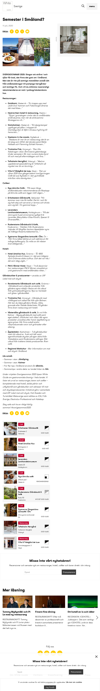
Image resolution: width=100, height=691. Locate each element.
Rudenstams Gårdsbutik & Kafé (23, 224)
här (46, 369)
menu (92, 6)
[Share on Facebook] (12, 31)
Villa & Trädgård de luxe (19, 171)
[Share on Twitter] (22, 31)
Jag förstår (50, 687)
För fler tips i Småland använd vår (20, 365)
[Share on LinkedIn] (17, 31)
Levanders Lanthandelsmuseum (17, 211)
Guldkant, (12, 103)
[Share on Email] (27, 31)
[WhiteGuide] (8, 6)
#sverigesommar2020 (21, 407)
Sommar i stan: (16, 359)
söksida (39, 365)
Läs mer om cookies (74, 682)
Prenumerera (69, 572)
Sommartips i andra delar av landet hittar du (24, 369)
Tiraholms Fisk (14, 149)
